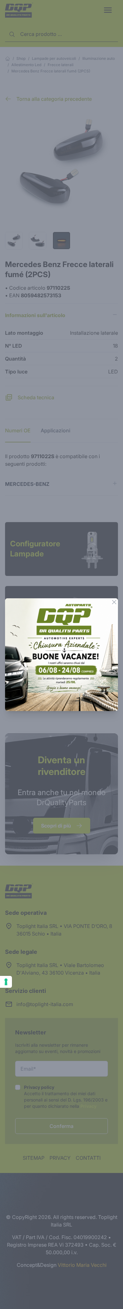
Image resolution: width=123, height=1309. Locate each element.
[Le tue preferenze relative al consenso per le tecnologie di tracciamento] (6, 982)
